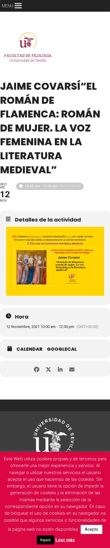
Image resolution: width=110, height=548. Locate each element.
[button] (7, 6)
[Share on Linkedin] (60, 369)
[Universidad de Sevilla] (53, 436)
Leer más (65, 539)
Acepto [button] (91, 529)
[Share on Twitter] (48, 369)
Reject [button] (45, 540)
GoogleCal (62, 349)
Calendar (29, 349)
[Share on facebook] (37, 369)
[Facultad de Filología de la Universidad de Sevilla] (29, 48)
